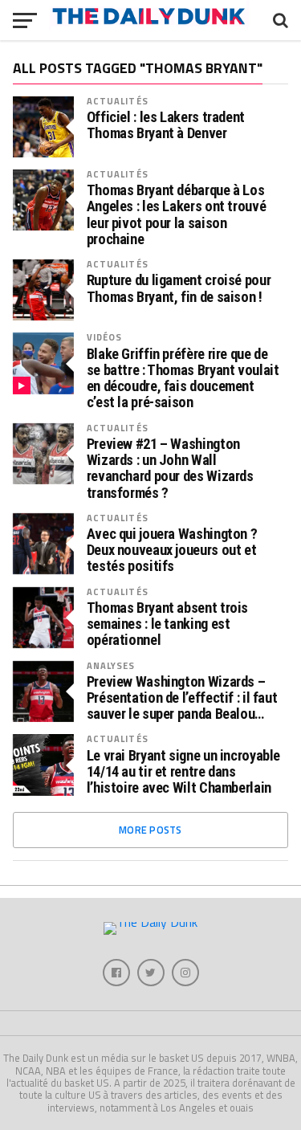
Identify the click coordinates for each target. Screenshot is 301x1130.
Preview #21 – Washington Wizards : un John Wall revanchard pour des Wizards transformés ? (170, 468)
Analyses (111, 665)
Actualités (117, 101)
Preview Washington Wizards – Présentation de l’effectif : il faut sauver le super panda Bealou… (182, 698)
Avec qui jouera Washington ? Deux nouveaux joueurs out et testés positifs (172, 550)
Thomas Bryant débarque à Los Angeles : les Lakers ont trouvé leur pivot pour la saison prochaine (176, 214)
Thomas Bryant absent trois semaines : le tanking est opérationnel (167, 624)
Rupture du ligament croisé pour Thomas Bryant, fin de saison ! (179, 288)
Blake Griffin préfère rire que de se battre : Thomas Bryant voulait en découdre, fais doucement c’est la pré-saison (183, 378)
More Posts (150, 830)
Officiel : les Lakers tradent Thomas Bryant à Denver (166, 125)
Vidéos (105, 337)
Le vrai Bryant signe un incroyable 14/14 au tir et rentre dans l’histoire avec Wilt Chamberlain (184, 772)
